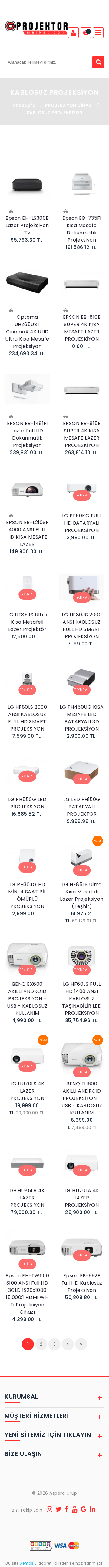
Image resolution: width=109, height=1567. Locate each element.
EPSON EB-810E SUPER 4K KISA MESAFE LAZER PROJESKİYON (82, 328)
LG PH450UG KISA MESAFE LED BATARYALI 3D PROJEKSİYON (82, 718)
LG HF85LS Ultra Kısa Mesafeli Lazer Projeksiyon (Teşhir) (82, 895)
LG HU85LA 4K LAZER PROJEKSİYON (27, 1198)
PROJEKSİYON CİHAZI (69, 105)
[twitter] (58, 1510)
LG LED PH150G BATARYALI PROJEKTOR (81, 806)
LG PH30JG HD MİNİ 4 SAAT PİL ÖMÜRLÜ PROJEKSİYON (27, 895)
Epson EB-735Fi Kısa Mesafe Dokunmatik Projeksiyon (81, 229)
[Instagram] (49, 1510)
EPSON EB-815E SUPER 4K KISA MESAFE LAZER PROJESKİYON (82, 434)
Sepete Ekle (11, 212)
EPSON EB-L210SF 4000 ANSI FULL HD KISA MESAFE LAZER (27, 533)
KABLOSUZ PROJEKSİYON (55, 113)
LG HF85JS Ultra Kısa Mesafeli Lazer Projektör (27, 622)
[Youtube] (74, 1510)
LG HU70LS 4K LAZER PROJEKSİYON (27, 1091)
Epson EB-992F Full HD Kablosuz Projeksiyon (81, 1283)
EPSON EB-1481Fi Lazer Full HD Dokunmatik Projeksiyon (27, 434)
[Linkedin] (92, 1510)
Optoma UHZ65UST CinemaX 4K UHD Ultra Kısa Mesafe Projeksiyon (27, 332)
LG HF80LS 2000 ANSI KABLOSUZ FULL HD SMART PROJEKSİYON (27, 718)
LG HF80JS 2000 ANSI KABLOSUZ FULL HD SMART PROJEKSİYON (82, 625)
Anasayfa (24, 105)
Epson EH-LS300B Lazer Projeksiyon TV (27, 225)
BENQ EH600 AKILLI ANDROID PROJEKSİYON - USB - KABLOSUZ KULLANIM (81, 1098)
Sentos (27, 1563)
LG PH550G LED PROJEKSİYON (27, 803)
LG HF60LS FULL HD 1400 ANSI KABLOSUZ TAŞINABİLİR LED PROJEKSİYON (82, 999)
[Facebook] (67, 1510)
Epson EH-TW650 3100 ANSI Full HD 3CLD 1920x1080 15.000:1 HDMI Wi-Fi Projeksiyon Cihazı (27, 1293)
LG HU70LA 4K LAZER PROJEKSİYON (81, 1198)
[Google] (83, 1510)
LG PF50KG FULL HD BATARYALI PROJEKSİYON (82, 523)
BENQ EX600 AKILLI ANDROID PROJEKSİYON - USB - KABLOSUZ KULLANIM (27, 999)
